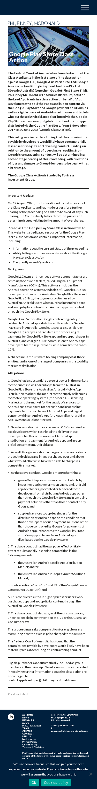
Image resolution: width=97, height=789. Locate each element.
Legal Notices (29, 739)
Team (25, 728)
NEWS (25, 717)
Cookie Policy (29, 744)
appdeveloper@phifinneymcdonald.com (47, 680)
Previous (13, 694)
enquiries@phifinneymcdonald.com (69, 731)
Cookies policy (56, 782)
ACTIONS (27, 714)
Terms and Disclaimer (33, 747)
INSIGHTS (28, 720)
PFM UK (26, 736)
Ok (34, 782)
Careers (27, 731)
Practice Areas (31, 725)
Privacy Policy (29, 741)
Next (24, 694)
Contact (28, 733)
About (26, 723)
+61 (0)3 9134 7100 (63, 725)
